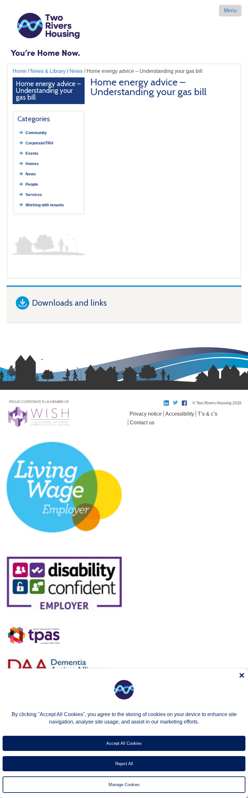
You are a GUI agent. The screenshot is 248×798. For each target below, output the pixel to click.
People (32, 184)
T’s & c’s (207, 414)
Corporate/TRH (39, 143)
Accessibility (179, 414)
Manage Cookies (124, 784)
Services (34, 194)
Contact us (142, 422)
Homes (32, 164)
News (76, 71)
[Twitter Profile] (176, 403)
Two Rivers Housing (124, 26)
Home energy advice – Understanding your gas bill (48, 90)
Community (36, 133)
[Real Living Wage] (64, 546)
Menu (230, 10)
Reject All (124, 763)
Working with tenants (45, 205)
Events (32, 153)
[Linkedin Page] (167, 403)
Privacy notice (145, 414)
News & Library (48, 71)
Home (19, 71)
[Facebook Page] (185, 403)
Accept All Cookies (124, 743)
